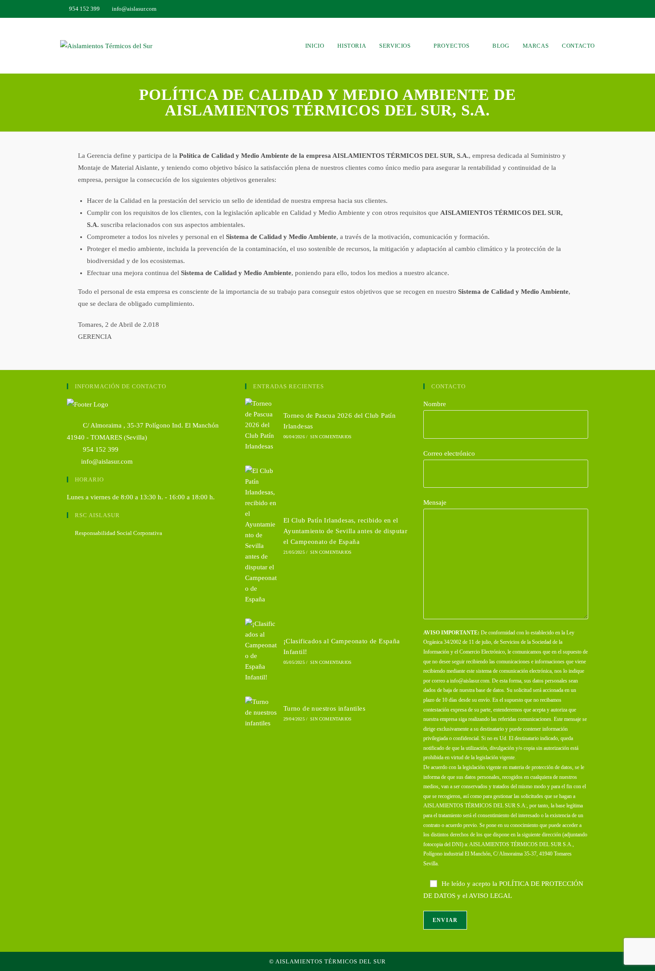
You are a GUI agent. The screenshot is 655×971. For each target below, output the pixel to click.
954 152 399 (100, 449)
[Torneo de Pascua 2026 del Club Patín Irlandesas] (261, 425)
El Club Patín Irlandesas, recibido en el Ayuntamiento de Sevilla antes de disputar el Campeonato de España (345, 531)
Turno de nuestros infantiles (324, 708)
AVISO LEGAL (490, 895)
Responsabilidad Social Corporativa (118, 533)
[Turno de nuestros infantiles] (261, 712)
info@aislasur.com (107, 461)
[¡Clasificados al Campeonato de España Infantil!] (261, 650)
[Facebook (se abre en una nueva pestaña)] (591, 8)
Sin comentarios (331, 436)
